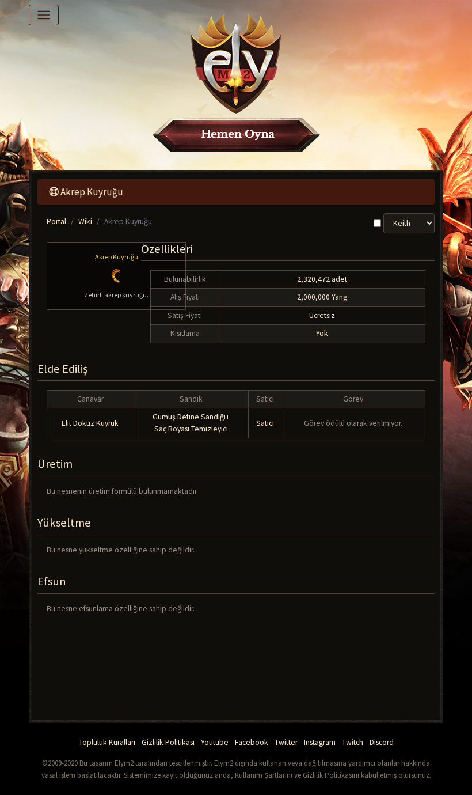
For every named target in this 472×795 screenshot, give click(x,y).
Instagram (320, 742)
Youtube (215, 742)
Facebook (251, 742)
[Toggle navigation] (44, 15)
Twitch (352, 742)
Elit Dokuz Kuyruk (90, 423)
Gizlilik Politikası (168, 742)
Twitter (286, 742)
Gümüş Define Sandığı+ (191, 417)
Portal (56, 221)
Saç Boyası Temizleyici (191, 429)
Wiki (85, 221)
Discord (382, 742)
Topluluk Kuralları (107, 742)
